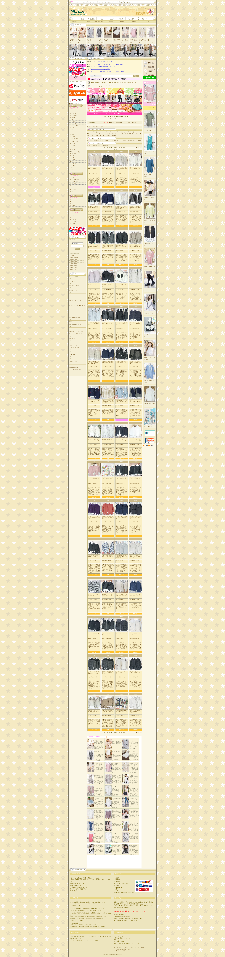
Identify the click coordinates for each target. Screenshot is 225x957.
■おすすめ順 (127, 122)
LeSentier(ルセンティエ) (74, 317)
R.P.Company (72, 338)
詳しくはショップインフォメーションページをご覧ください (130, 947)
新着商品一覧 (150, 102)
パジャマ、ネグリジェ (76, 138)
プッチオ (106, 140)
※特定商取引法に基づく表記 (122, 949)
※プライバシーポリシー (120, 951)
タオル (72, 203)
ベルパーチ (90, 140)
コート (88, 132)
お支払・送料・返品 (98, 21)
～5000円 (72, 255)
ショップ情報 (86, 21)
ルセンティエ (117, 140)
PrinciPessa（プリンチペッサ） (76, 331)
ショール (72, 155)
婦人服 (88, 145)
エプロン (136, 133)
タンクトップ (125, 132)
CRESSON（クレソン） (75, 290)
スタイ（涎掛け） (74, 221)
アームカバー (73, 165)
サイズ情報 (110, 21)
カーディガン (113, 133)
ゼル (101, 140)
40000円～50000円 (74, 265)
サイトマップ (145, 21)
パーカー (106, 132)
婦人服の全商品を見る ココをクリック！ (97, 127)
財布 (71, 191)
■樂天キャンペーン (74, 103)
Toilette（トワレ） (73, 345)
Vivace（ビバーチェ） (74, 354)
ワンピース (90, 133)
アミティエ (96, 140)
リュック (72, 187)
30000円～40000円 (74, 263)
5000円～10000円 (74, 257)
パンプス (72, 143)
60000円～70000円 (74, 269)
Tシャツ (119, 132)
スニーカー (73, 149)
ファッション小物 (75, 152)
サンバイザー (73, 163)
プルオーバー (112, 132)
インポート (138, 140)
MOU (70, 321)
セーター (107, 133)
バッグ (98, 145)
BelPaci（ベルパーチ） (74, 285)
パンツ (126, 133)
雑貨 (107, 145)
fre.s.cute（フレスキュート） (76, 300)
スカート (131, 133)
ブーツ (103, 135)
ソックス (72, 223)
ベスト (131, 132)
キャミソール (137, 132)
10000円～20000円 (74, 259)
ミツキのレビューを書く (75, 369)
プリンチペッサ (130, 140)
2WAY (71, 214)
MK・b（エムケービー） (75, 324)
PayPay (117, 885)
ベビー (103, 145)
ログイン (77, 79)
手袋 (92, 135)
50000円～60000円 (74, 267)
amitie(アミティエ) (73, 281)
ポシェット (73, 183)
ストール (72, 157)
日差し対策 (73, 153)
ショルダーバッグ (74, 179)
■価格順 (134, 122)
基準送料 (122, 21)
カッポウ (72, 136)
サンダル (109, 135)
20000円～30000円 (74, 261)
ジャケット (120, 133)
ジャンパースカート (98, 133)
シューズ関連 (74, 141)
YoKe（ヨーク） (73, 361)
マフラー (96, 135)
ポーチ (72, 185)
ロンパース (73, 216)
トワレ (111, 140)
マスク (72, 169)
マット (72, 199)
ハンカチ (72, 205)
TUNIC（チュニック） (74, 347)
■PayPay (71, 89)
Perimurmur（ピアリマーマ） (76, 333)
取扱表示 (134, 21)
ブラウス (94, 132)
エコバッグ (73, 189)
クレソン (124, 140)
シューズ (94, 145)
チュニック (100, 132)
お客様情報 (75, 21)
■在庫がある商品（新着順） (116, 122)
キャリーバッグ (74, 181)
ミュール (114, 135)
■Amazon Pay (72, 97)
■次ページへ (139, 147)
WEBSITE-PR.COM (73, 367)
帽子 (71, 161)
